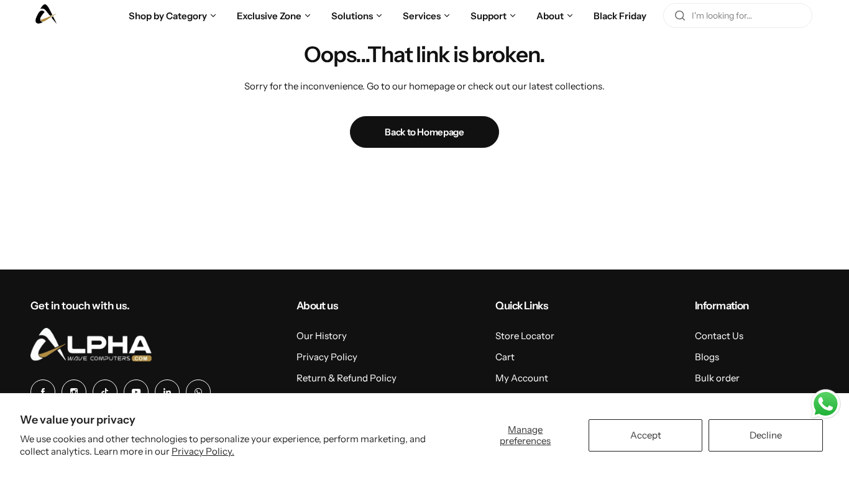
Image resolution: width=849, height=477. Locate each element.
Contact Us (719, 336)
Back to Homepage (424, 132)
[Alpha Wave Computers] (46, 15)
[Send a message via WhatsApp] (826, 404)
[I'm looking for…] (680, 15)
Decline (766, 435)
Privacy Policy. (203, 451)
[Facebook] (42, 391)
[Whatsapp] (198, 391)
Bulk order (717, 378)
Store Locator (524, 336)
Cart (505, 357)
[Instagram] (74, 391)
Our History (321, 336)
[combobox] (737, 15)
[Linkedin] (167, 391)
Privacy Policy (326, 357)
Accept (645, 435)
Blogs (707, 357)
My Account (521, 378)
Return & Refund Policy (346, 378)
